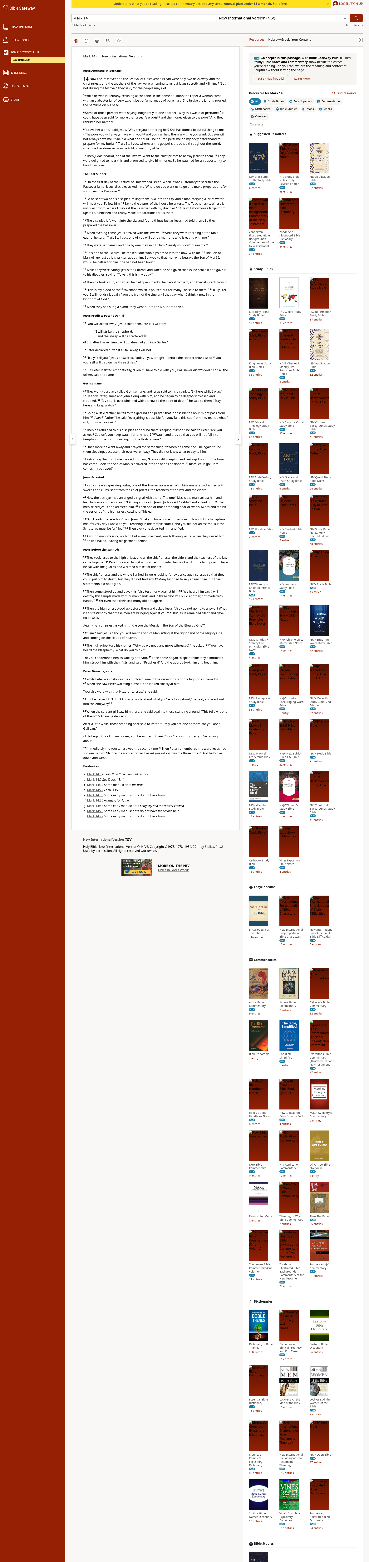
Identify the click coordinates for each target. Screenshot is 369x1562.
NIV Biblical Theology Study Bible (259, 425)
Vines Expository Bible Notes (289, 862)
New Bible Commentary (257, 1166)
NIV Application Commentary (289, 1166)
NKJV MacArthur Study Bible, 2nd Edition (320, 701)
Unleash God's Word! (173, 870)
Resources (256, 39)
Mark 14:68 (95, 806)
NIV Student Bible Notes (290, 530)
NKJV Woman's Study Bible (288, 806)
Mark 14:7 (94, 779)
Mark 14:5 (94, 774)
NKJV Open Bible (320, 1454)
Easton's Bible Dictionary (319, 1345)
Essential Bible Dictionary (258, 1401)
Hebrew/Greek (279, 39)
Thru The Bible (319, 1216)
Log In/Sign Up (351, 4)
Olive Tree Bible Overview (320, 1166)
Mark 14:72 (95, 811)
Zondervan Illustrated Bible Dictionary (289, 235)
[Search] (356, 18)
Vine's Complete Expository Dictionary (289, 1517)
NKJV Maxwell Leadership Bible (260, 755)
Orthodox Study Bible (259, 862)
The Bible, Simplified (285, 1055)
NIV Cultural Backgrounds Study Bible (322, 425)
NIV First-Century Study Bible (260, 479)
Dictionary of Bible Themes (261, 1345)
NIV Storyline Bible (261, 529)
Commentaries (265, 960)
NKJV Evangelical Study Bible (260, 699)
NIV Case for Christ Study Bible (291, 423)
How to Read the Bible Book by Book (291, 1114)
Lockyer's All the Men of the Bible (290, 1401)
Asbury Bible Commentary (287, 1004)
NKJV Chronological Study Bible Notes (291, 641)
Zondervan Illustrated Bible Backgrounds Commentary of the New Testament (261, 239)
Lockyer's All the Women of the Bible (320, 1403)
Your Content (301, 39)
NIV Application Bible (320, 178)
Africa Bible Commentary (257, 1004)
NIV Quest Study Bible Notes (320, 479)
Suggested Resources (270, 134)
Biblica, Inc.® (214, 847)
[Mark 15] (238, 439)
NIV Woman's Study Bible (288, 586)
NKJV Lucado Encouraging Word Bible (291, 701)
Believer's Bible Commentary (320, 1004)
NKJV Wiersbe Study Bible (258, 806)
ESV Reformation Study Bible (320, 313)
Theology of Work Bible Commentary (291, 1218)
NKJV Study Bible (320, 753)
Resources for (266, 93)
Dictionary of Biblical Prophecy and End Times (290, 1347)
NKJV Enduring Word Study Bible (321, 641)
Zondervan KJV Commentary (319, 1266)
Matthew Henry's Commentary (321, 1114)
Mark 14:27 (95, 790)
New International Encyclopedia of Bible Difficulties (321, 933)
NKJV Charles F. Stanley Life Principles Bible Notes (259, 645)
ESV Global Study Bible (290, 313)
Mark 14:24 (95, 785)
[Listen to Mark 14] (119, 41)
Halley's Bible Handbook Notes (259, 1114)
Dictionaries (263, 1302)
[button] (347, 4)
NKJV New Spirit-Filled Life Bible (290, 755)
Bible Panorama (259, 1054)
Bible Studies (264, 1544)
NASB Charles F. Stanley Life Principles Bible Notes (289, 369)
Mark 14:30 (95, 795)
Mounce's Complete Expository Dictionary (255, 1460)
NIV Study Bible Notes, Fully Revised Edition (289, 180)
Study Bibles (263, 269)
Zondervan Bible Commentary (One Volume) (261, 1268)
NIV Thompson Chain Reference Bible (259, 588)
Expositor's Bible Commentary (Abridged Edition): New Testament (322, 1059)
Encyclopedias (264, 887)
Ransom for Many (260, 1216)
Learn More (302, 78)
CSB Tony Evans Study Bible (259, 313)
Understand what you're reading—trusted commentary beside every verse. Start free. (201, 4)
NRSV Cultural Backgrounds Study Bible (322, 808)
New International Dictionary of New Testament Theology (291, 1460)
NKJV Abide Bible (321, 584)
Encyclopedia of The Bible (259, 931)
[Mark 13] (73, 439)
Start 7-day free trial (271, 78)
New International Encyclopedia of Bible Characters (291, 933)
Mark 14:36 (95, 800)
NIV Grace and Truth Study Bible (260, 178)
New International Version (103, 839)
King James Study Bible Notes (260, 365)
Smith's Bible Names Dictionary (260, 1515)
